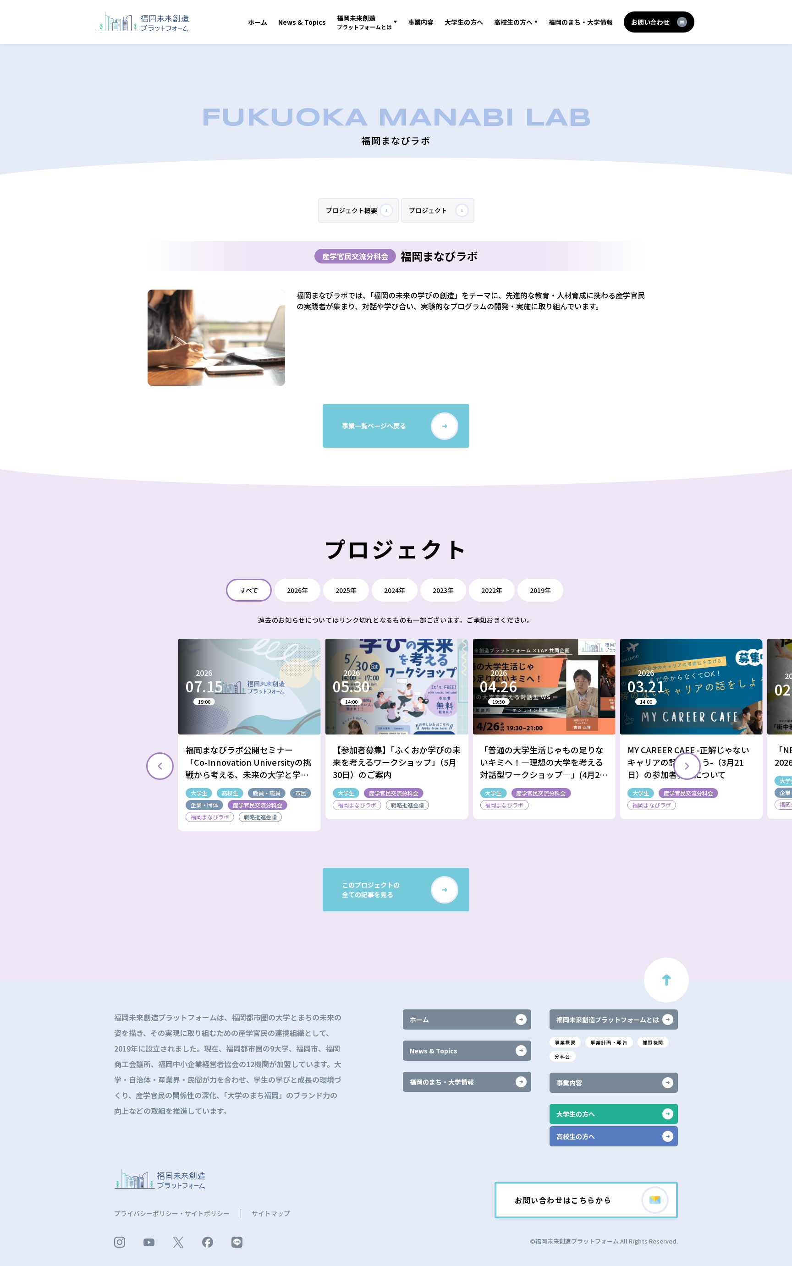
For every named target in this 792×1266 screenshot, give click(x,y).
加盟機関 (653, 1042)
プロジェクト (428, 210)
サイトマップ (271, 1213)
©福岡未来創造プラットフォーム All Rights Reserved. (604, 1241)
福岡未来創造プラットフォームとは (607, 1019)
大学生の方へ (464, 22)
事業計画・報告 (608, 1042)
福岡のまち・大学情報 (581, 22)
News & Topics (302, 22)
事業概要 (565, 1042)
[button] (687, 766)
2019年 (540, 590)
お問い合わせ (650, 22)
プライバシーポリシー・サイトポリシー (172, 1213)
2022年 (491, 590)
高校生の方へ (513, 22)
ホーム (257, 22)
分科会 (563, 1056)
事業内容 (421, 22)
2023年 (443, 590)
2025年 (346, 590)
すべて (249, 590)
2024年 (394, 590)
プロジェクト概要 (351, 210)
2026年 (297, 590)
